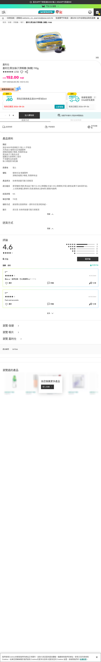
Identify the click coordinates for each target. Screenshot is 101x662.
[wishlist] (22, 72)
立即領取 (59, 107)
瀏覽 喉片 (8, 332)
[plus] (13, 115)
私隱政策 (83, 659)
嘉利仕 (6, 64)
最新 (9, 265)
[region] (50, 657)
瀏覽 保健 (8, 325)
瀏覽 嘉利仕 (10, 339)
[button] (97, 12)
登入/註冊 (46, 387)
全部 (4, 265)
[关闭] (97, 657)
